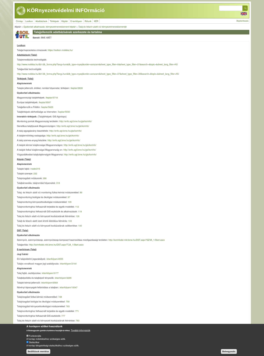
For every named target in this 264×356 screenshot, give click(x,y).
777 (63, 315)
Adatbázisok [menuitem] (41, 21)
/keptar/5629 (47, 107)
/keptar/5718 (52, 97)
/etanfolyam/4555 (54, 258)
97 (69, 197)
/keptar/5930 (64, 111)
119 (80, 211)
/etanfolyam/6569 (49, 282)
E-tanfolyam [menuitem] (76, 21)
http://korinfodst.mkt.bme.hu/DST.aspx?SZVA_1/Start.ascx (136, 239)
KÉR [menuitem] (96, 21)
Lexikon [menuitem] (29, 21)
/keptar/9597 (45, 102)
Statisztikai (34, 342)
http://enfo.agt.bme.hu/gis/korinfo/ (75, 121)
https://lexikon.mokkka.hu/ (60, 50)
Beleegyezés (228, 351)
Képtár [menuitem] (64, 21)
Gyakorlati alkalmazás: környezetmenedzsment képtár (49, 26)
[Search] (245, 8)
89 (81, 192)
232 (35, 173)
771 (77, 311)
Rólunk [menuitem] (88, 21)
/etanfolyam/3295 (63, 277)
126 (77, 216)
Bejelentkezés (242, 20)
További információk (80, 330)
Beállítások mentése (38, 351)
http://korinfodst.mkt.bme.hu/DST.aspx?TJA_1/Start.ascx (56, 244)
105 (70, 201)
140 (80, 225)
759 (68, 301)
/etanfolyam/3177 (50, 273)
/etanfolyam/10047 (68, 287)
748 (60, 296)
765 (68, 306)
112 (77, 206)
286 (45, 178)
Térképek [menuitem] (54, 21)
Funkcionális (35, 335)
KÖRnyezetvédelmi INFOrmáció (65, 10)
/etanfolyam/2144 (68, 263)
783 (77, 320)
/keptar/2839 (76, 88)
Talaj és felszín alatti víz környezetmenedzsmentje (102, 26)
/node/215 (35, 168)
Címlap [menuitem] (19, 21)
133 (70, 220)
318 (58, 182)
